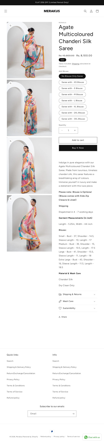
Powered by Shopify (30, 437)
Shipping (75, 64)
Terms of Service (14, 392)
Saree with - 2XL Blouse (73, 113)
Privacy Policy (13, 379)
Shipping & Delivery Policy (19, 367)
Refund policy (13, 398)
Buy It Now (78, 148)
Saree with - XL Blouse (73, 107)
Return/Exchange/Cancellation (21, 373)
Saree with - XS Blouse (73, 82)
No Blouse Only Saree (72, 76)
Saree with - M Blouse (72, 94)
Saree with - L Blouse (72, 100)
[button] (6, 11)
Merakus (19, 437)
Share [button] (64, 317)
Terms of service (73, 436)
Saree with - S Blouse (72, 88)
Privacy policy (59, 436)
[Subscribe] (73, 414)
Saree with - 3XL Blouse (73, 119)
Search (10, 361)
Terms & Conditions (16, 385)
